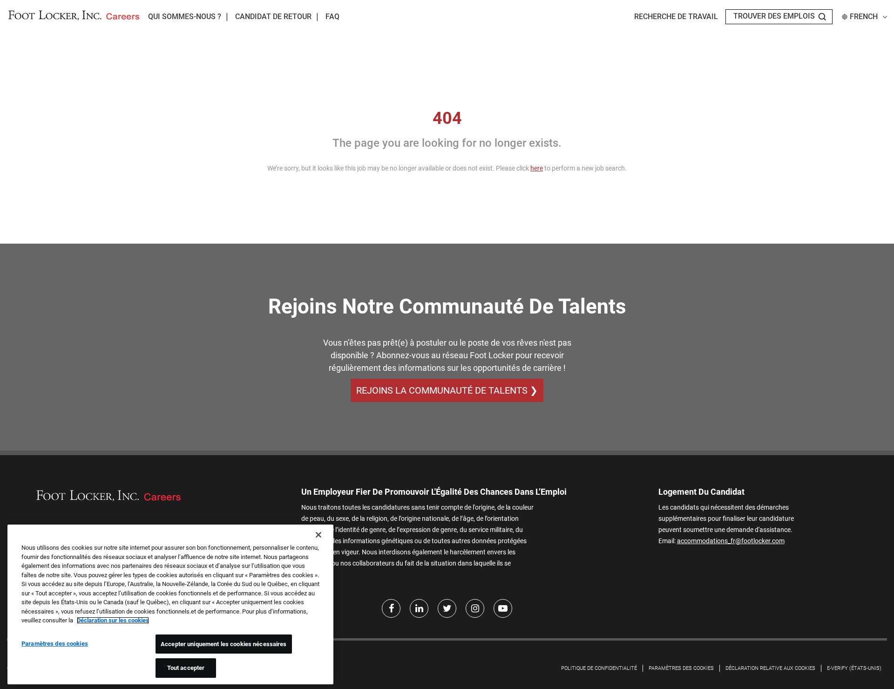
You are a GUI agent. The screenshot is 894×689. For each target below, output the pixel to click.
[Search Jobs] (822, 16)
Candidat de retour (273, 16)
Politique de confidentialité (599, 668)
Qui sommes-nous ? (184, 16)
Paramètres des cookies (681, 668)
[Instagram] (475, 608)
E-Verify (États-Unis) (854, 668)
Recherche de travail (676, 16)
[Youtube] (503, 608)
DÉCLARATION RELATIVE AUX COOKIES (770, 668)
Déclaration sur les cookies (113, 620)
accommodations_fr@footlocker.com (731, 541)
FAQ (332, 16)
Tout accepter (186, 667)
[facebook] (391, 608)
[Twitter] (447, 608)
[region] (170, 604)
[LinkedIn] (419, 608)
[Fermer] (318, 535)
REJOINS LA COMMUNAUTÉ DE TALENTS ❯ (447, 390)
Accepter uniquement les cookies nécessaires (224, 644)
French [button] (864, 16)
